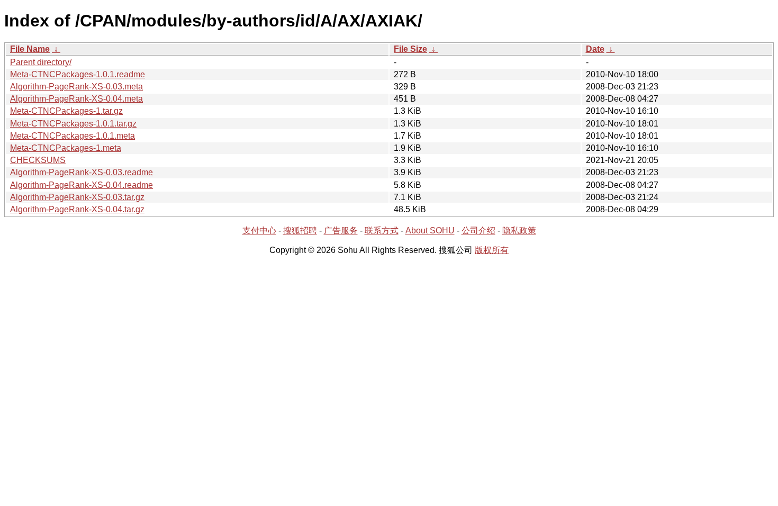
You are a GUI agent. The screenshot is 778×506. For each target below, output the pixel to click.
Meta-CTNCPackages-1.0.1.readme (77, 74)
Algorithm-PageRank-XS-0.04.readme (81, 184)
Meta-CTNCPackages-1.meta (65, 147)
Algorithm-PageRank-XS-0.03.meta (76, 86)
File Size (410, 48)
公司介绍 (478, 230)
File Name (30, 48)
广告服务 (341, 230)
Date (595, 48)
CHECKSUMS (38, 160)
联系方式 (382, 230)
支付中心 (259, 230)
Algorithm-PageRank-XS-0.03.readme (81, 172)
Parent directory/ (40, 62)
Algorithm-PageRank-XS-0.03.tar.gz (77, 197)
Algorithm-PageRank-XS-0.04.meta (76, 98)
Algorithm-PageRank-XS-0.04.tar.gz (77, 209)
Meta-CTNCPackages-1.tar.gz (66, 110)
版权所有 (492, 250)
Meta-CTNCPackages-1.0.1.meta (72, 135)
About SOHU (430, 230)
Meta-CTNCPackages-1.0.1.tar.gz (73, 123)
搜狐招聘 (300, 230)
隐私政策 (519, 230)
